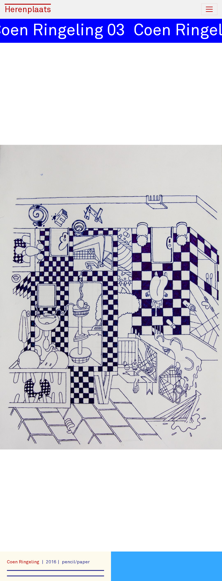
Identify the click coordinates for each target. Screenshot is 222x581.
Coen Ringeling (23, 562)
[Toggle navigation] (209, 9)
